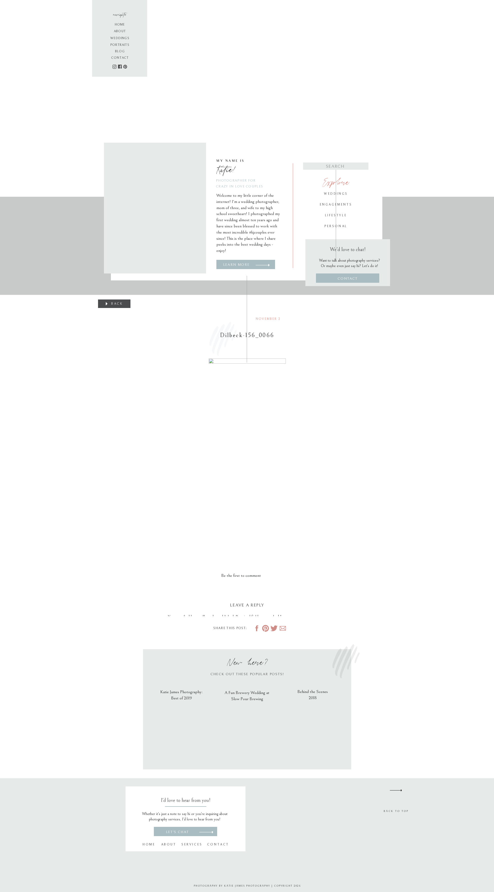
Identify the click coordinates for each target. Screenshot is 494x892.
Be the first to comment (241, 575)
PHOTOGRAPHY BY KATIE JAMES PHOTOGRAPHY (232, 885)
